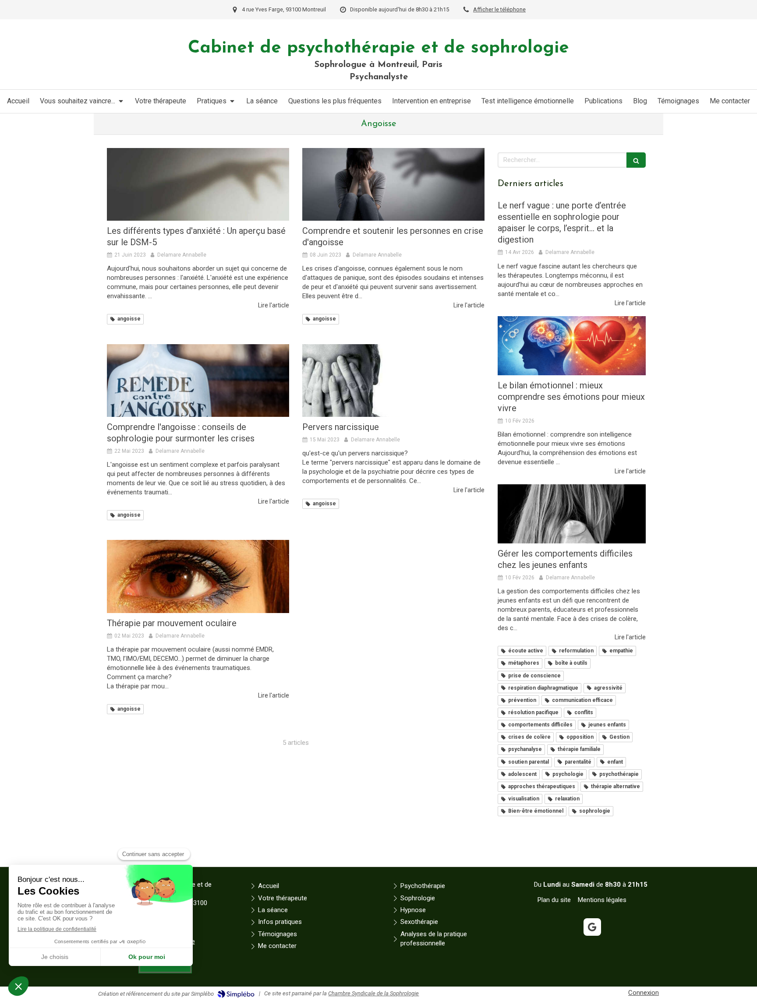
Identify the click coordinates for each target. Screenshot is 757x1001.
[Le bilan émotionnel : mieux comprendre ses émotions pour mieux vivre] (572, 345)
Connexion (643, 993)
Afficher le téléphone (499, 9)
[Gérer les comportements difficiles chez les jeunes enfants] (572, 513)
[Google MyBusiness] (592, 927)
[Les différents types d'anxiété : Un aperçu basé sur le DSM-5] (198, 184)
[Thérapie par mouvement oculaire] (198, 576)
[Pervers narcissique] (393, 380)
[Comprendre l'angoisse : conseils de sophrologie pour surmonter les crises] (198, 380)
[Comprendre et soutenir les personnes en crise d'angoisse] (393, 184)
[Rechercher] (636, 160)
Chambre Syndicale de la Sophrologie (373, 993)
